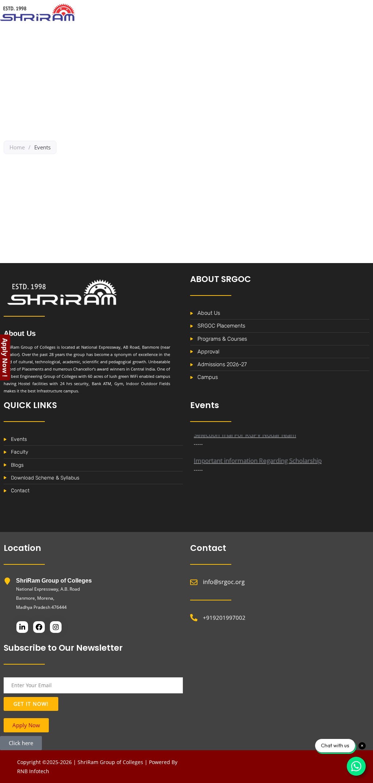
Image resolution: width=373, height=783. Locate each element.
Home (17, 147)
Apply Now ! (5, 357)
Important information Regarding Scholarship (258, 455)
